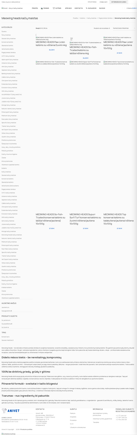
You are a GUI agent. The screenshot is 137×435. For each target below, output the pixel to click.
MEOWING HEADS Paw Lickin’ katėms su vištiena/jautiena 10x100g (118, 45)
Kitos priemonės (7, 161)
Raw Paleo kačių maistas (10, 249)
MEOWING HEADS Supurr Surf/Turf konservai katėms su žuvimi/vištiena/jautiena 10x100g (85, 219)
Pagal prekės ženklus (106, 18)
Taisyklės (96, 422)
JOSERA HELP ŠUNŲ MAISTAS (11, 102)
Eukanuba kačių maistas (10, 210)
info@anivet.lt (103, 2)
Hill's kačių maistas (8, 217)
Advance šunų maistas (9, 63)
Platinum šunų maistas (9, 116)
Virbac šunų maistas (8, 133)
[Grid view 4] (61, 28)
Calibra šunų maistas (8, 77)
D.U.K (71, 424)
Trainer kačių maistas (9, 256)
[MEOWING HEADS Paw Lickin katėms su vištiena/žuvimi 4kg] (52, 38)
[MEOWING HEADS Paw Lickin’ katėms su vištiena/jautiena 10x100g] (119, 38)
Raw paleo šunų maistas (10, 119)
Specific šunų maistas (9, 123)
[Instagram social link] (134, 2)
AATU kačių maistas (8, 193)
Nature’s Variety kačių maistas (12, 238)
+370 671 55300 (92, 2)
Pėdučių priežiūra (7, 151)
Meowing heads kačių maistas (12, 235)
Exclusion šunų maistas (9, 87)
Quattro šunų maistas (9, 137)
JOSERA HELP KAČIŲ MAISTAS (11, 228)
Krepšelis (73, 417)
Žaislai (4, 158)
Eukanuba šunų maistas (9, 84)
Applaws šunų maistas (9, 70)
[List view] (51, 28)
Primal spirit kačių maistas (10, 245)
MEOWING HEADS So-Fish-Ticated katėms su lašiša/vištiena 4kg (83, 50)
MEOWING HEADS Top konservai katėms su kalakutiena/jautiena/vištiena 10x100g (119, 219)
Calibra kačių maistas (9, 203)
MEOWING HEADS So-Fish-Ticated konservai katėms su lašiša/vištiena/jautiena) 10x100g (50, 219)
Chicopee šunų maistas (9, 80)
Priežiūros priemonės (9, 140)
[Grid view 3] (58, 28)
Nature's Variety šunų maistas (11, 109)
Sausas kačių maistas (9, 175)
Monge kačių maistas (9, 231)
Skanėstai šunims (7, 45)
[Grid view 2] (55, 28)
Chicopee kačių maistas (10, 207)
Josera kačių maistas (9, 224)
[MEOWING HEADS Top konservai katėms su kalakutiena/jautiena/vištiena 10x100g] (119, 137)
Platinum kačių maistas (9, 242)
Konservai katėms (7, 179)
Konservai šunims (7, 42)
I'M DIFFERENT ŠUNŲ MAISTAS (12, 94)
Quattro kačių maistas (9, 266)
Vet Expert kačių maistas (10, 259)
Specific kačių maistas (9, 252)
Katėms (82, 18)
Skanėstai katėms (7, 182)
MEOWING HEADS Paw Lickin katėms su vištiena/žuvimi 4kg (51, 44)
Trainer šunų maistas (9, 126)
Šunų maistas (6, 35)
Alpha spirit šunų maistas (10, 60)
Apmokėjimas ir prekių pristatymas (100, 414)
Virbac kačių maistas (8, 263)
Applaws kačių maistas (9, 200)
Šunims (4, 31)
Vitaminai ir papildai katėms (11, 298)
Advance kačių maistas (9, 196)
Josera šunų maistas (8, 98)
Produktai (73, 420)
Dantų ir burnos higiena (9, 154)
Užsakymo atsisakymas (78, 427)
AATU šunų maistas (8, 56)
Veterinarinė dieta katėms (10, 186)
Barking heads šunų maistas (11, 73)
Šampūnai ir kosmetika (9, 144)
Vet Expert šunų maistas (10, 130)
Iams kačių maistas (8, 221)
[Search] (124, 8)
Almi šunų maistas (7, 67)
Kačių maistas (91, 18)
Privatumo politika (26, 429)
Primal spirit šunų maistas (10, 112)
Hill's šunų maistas (8, 91)
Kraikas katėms (7, 287)
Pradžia (75, 18)
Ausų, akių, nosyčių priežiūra (11, 147)
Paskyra (72, 413)
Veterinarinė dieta (7, 49)
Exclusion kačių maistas (9, 214)
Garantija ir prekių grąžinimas (102, 419)
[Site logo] (12, 8)
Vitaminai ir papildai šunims (10, 165)
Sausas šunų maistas (9, 38)
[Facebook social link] (131, 2)
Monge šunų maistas (9, 105)
